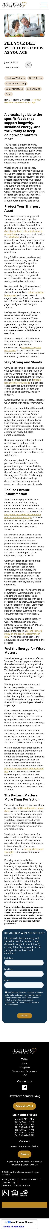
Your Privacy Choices (22, 1222)
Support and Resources (24, 1071)
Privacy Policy (9, 1179)
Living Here (24, 1067)
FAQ (24, 1074)
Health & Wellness (15, 78)
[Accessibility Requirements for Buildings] (5, 1193)
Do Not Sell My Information (16, 1185)
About (24, 1063)
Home (7, 100)
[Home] (14, 5)
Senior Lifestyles (14, 88)
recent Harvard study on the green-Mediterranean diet (23, 633)
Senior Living (33, 88)
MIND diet (14, 237)
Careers (24, 1154)
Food (8, 94)
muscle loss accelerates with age (22, 381)
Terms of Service (29, 1179)
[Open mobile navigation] (44, 4)
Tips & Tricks (35, 78)
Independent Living (16, 83)
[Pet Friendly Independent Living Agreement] (24, 1193)
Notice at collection (13, 1226)
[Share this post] (28, 65)
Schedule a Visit (24, 1106)
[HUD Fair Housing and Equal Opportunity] (15, 1193)
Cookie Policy (8, 1182)
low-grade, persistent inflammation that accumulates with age (22, 516)
